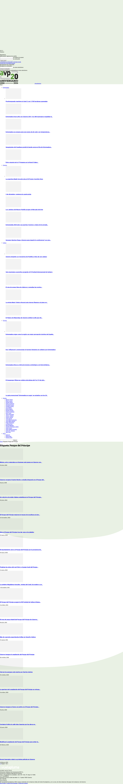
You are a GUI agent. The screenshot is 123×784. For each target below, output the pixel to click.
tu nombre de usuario (18, 57)
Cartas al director (10, 403)
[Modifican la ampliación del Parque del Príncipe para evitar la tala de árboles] (11, 739)
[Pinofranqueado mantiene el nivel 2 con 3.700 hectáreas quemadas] (13, 98)
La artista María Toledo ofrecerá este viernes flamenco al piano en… (27, 302)
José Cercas (9, 418)
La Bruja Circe (9, 424)
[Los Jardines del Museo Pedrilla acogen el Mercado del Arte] (13, 206)
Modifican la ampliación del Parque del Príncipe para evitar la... (19, 742)
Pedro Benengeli (10, 422)
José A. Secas (9, 417)
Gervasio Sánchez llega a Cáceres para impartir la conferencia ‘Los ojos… (28, 240)
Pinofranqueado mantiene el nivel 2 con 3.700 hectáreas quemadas (26, 101)
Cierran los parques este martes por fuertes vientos (16, 672)
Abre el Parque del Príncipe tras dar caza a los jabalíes (17, 532)
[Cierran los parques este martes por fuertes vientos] (11, 669)
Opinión (5, 398)
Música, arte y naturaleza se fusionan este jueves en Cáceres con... (21, 462)
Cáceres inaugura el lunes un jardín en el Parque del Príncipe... (19, 707)
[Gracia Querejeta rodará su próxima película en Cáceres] (11, 756)
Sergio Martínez (10, 425)
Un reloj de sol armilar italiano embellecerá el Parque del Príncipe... (21, 497)
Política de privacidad (11, 783)
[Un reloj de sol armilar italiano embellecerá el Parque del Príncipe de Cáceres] (11, 494)
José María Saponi (10, 421)
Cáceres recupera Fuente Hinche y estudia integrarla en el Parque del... (22, 480)
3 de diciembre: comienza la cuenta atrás (18, 194)
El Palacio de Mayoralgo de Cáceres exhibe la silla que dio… (24, 318)
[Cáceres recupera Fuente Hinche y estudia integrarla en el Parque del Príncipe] (11, 477)
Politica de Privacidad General (7, 63)
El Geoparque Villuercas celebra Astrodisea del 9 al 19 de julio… (25, 380)
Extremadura (6, 87)
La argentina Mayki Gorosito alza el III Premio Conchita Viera (24, 179)
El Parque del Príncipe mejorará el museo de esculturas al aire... (20, 515)
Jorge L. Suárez (10, 416)
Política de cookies (23, 783)
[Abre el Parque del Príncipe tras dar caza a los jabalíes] (11, 529)
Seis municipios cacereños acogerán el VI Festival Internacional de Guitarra (29, 272)
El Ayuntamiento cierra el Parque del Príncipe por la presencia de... (21, 550)
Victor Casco (9, 428)
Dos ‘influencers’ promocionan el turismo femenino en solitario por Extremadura (31, 349)
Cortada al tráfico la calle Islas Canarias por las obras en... (18, 724)
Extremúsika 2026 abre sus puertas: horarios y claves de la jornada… (27, 225)
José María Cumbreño (11, 420)
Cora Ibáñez (9, 407)
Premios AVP (9, 437)
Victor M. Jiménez (10, 431)
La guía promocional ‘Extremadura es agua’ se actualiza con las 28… (27, 395)
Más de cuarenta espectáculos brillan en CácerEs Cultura (18, 637)
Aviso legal (3, 783)
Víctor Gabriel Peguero (11, 429)
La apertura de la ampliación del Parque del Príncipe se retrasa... (20, 689)
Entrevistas (8, 436)
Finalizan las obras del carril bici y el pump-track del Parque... (19, 567)
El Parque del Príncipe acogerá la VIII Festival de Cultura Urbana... (20, 602)
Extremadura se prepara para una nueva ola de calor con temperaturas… (28, 132)
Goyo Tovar (8, 413)
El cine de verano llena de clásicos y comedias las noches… (24, 287)
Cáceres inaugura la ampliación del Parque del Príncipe (17, 654)
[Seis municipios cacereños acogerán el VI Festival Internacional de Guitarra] (13, 269)
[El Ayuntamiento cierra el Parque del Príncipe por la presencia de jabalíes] (11, 547)
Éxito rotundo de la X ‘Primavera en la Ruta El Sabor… (22, 162)
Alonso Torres (9, 399)
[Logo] (1, 85)
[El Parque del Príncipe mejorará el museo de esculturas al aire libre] (11, 512)
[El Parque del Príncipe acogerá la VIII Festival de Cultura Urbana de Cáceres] (11, 599)
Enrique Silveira (9, 410)
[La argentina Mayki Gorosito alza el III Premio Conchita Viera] (13, 176)
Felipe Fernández (10, 412)
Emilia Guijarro (9, 409)
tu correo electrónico (18, 67)
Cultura (4, 243)
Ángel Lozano (9, 401)
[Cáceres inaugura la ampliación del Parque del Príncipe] (11, 651)
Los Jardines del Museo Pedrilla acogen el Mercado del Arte (24, 209)
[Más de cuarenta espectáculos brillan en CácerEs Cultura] (11, 634)
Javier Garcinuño (10, 414)
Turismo (5, 320)
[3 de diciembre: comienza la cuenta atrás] (13, 191)
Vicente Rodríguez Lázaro (12, 426)
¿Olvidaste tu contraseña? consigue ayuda (10, 62)
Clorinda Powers (10, 405)
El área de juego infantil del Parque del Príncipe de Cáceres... (19, 619)
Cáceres (5, 165)
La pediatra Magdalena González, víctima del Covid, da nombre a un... (21, 584)
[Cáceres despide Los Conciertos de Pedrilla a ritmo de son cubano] (13, 254)
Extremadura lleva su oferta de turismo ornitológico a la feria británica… (28, 365)
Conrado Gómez (10, 406)
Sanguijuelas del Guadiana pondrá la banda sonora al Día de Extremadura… (29, 147)
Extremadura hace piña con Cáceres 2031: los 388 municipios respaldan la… (29, 116)
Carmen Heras (9, 402)
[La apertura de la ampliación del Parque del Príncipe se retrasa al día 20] (11, 686)
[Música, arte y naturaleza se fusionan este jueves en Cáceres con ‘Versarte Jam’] (11, 459)
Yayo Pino (8, 432)
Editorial (8, 435)
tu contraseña (16, 59)
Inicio (1, 441)
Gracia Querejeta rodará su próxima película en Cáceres (17, 759)
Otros (4, 433)
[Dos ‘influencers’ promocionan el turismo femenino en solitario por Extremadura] (13, 347)
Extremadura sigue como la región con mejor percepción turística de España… (30, 334)
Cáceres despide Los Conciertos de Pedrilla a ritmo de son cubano (26, 257)
